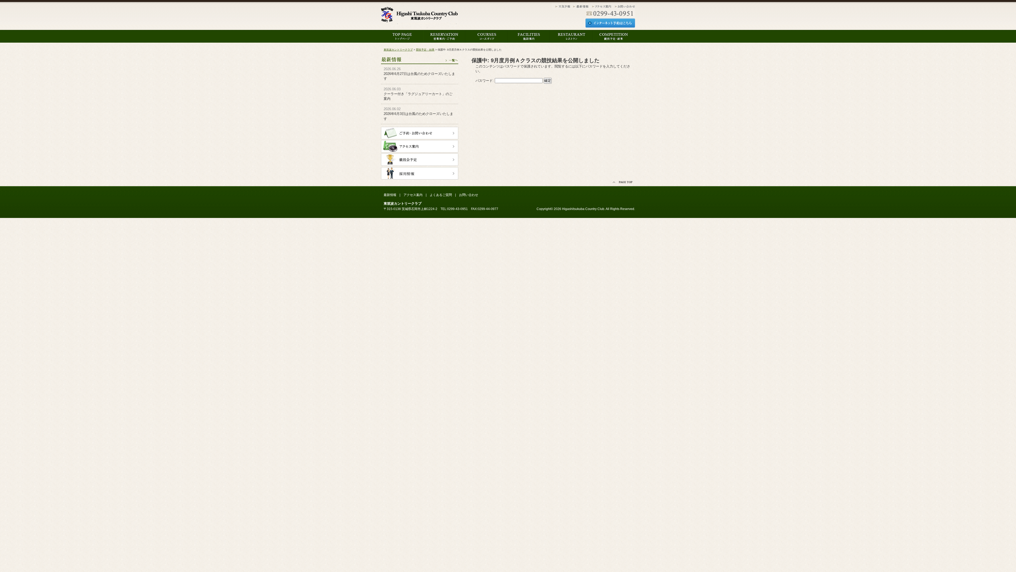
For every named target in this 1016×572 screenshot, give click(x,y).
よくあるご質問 (441, 195)
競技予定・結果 (614, 36)
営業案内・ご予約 (444, 36)
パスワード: (485, 81)
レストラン (571, 36)
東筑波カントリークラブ (419, 16)
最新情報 (419, 58)
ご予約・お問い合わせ (419, 133)
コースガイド (486, 36)
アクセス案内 (601, 6)
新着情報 (581, 6)
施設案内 (529, 36)
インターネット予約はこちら (610, 23)
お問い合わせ (624, 6)
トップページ (402, 36)
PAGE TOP (623, 182)
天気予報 (562, 6)
